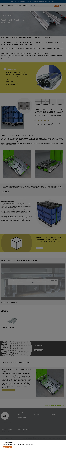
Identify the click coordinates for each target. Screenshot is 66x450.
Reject (10, 447)
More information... (30, 444)
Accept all (5, 447)
